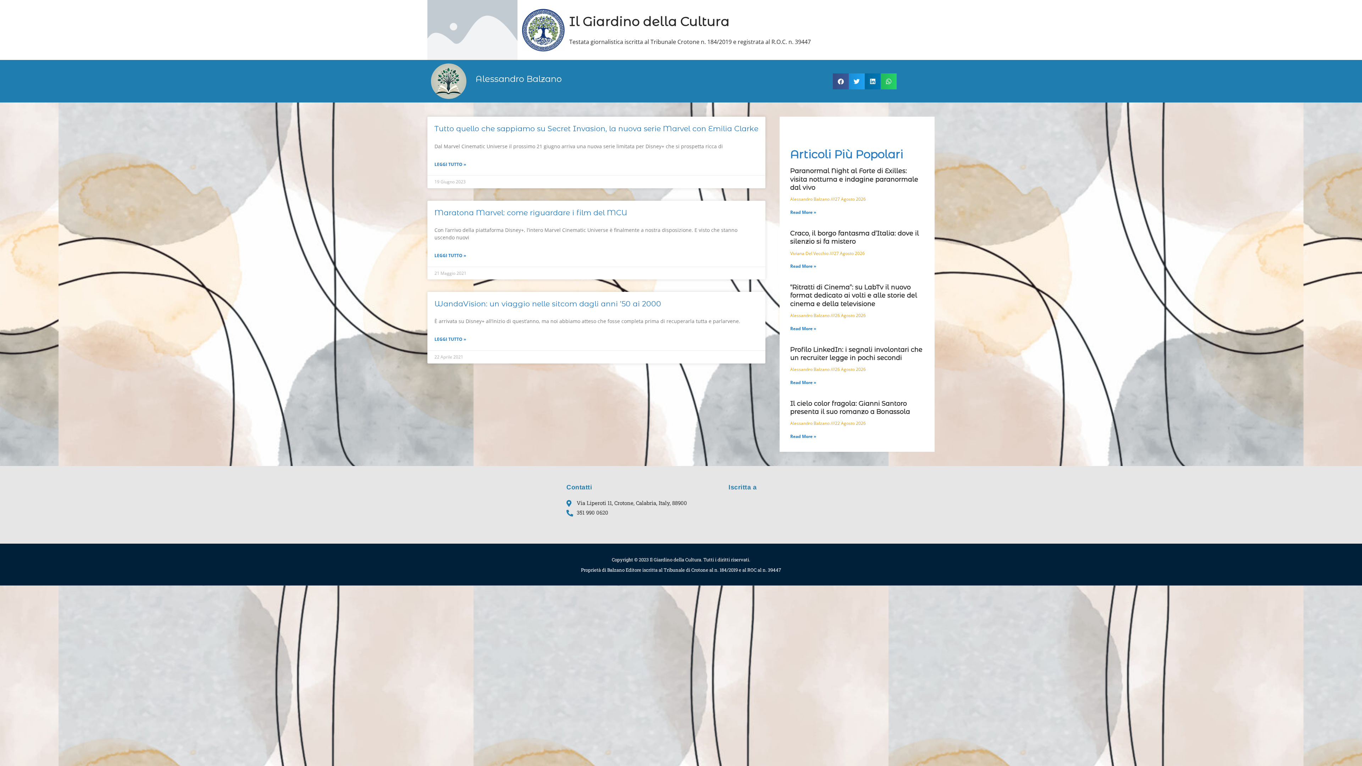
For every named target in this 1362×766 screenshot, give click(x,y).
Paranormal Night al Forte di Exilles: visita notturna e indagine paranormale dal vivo (854, 179)
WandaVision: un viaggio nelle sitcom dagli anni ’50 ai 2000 (547, 303)
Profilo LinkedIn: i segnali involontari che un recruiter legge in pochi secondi (856, 354)
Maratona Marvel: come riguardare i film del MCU (530, 212)
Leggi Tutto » (450, 164)
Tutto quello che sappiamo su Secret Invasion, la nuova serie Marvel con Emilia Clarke (596, 128)
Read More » (803, 212)
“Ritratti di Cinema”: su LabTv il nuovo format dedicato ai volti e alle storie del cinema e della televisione (853, 295)
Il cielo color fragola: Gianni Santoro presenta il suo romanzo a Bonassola (850, 408)
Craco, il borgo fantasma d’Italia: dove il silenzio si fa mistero (854, 237)
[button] (841, 81)
